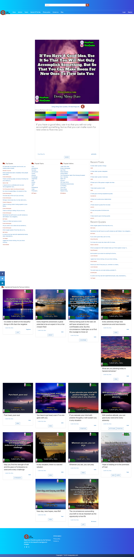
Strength (17, 478)
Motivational (35, 168)
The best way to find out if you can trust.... (13, 195)
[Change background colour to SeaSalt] (83, 115)
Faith (33, 180)
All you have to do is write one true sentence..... (14, 225)
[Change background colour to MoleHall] (40, 117)
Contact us (55, 12)
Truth (33, 166)
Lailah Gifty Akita (64, 166)
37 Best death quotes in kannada (99, 177)
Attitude (112, 428)
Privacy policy (46, 12)
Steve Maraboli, (64, 171)
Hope (33, 189)
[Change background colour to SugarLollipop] (93, 117)
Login (124, 12)
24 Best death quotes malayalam (98, 171)
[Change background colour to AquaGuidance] (61, 117)
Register (130, 12)
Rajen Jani (63, 178)
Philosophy (34, 191)
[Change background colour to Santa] (51, 120)
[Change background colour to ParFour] (40, 115)
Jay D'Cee (62, 170)
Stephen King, (64, 191)
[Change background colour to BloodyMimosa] (93, 113)
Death (33, 184)
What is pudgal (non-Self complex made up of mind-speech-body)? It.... (108, 248)
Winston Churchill (7, 170)
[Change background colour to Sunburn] (72, 120)
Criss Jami (63, 187)
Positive (83, 428)
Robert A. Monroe (94, 244)
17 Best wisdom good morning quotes (100, 216)
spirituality (93, 154)
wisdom (92, 207)
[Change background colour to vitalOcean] (51, 115)
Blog (62, 12)
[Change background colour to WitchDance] (72, 117)
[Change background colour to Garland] (40, 120)
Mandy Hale (5, 182)
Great (50, 335)
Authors (20, 12)
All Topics (34, 193)
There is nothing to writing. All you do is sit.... (14, 210)
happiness (28, 329)
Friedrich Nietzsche (7, 202)
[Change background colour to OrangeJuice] (61, 113)
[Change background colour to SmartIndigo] (51, 117)
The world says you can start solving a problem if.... (103, 270)
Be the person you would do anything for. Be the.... (103, 253)
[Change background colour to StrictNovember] (83, 117)
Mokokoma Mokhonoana (67, 184)
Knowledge (34, 177)
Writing (33, 182)
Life (33, 185)
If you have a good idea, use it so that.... (100, 236)
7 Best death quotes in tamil (97, 188)
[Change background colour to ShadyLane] (72, 115)
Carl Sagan (5, 238)
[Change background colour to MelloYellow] (51, 113)
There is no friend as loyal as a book (12, 221)
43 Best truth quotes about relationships (100, 199)
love (91, 212)
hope (128, 472)
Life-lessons (35, 171)
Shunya (62, 180)
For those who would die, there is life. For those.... (102, 242)
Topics (26, 12)
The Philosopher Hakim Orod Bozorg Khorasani (13, 189)
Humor (33, 173)
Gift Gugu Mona (64, 182)
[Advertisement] (67, 29)
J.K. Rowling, (63, 185)
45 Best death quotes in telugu (98, 165)
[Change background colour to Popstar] (93, 120)
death (91, 168)
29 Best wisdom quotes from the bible (100, 204)
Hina (115, 332)
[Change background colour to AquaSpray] (72, 113)
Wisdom (34, 175)
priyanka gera (93, 272)
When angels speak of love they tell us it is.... (14, 230)
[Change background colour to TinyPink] (83, 120)
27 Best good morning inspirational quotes (101, 193)
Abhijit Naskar (6, 244)
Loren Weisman (94, 255)
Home (14, 12)
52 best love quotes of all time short (99, 210)
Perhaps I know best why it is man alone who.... (15, 200)
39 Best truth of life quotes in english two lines (102, 182)
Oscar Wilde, (63, 189)
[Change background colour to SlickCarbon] (40, 113)
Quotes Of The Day (35, 12)
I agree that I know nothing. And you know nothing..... (103, 259)
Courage (83, 340)
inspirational (93, 196)
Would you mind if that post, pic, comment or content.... (104, 264)
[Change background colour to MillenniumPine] (93, 115)
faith (62, 332)
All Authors (63, 193)
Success (34, 170)
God (113, 475)
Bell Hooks (5, 232)
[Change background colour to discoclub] (61, 115)
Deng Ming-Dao (41, 154)
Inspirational (35, 187)
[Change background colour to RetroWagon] (83, 113)
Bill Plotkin (5, 219)
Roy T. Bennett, (64, 177)
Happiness (34, 178)
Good (67, 157)
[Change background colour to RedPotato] (61, 120)
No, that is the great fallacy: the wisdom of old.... (15, 191)
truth (91, 184)
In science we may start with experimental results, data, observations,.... (108, 275)
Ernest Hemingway (7, 176)
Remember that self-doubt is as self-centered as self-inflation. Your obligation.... (110, 231)
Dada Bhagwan (93, 250)
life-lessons (93, 521)
